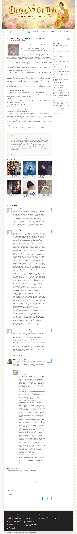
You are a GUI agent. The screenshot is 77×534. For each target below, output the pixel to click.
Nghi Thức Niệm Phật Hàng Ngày (30, 521)
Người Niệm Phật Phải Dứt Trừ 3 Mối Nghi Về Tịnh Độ (61, 76)
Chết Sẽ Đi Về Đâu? (27, 518)
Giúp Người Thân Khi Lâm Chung (30, 524)
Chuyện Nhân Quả (16, 40)
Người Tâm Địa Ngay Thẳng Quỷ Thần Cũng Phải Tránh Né (61, 47)
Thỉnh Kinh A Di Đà (43, 519)
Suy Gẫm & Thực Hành (59, 519)
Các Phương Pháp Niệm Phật (29, 522)
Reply (49, 209)
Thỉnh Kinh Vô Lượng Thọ (44, 517)
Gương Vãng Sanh (58, 518)
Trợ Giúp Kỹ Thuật (27, 525)
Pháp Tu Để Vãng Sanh (28, 519)
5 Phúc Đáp (23, 40)
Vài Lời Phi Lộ (26, 517)
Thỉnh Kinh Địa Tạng (43, 518)
